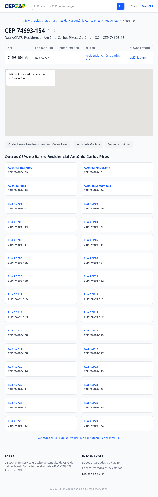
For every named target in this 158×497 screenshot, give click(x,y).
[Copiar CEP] (48, 30)
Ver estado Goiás (119, 144)
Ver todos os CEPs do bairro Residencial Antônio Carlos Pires (77, 438)
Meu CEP (147, 6)
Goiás (37, 20)
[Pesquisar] (120, 6)
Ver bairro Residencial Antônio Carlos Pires (39, 144)
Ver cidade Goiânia (88, 144)
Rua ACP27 (111, 20)
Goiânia (50, 20)
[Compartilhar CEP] (54, 30)
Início (134, 6)
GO (144, 57)
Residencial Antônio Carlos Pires (79, 20)
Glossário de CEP (93, 474)
